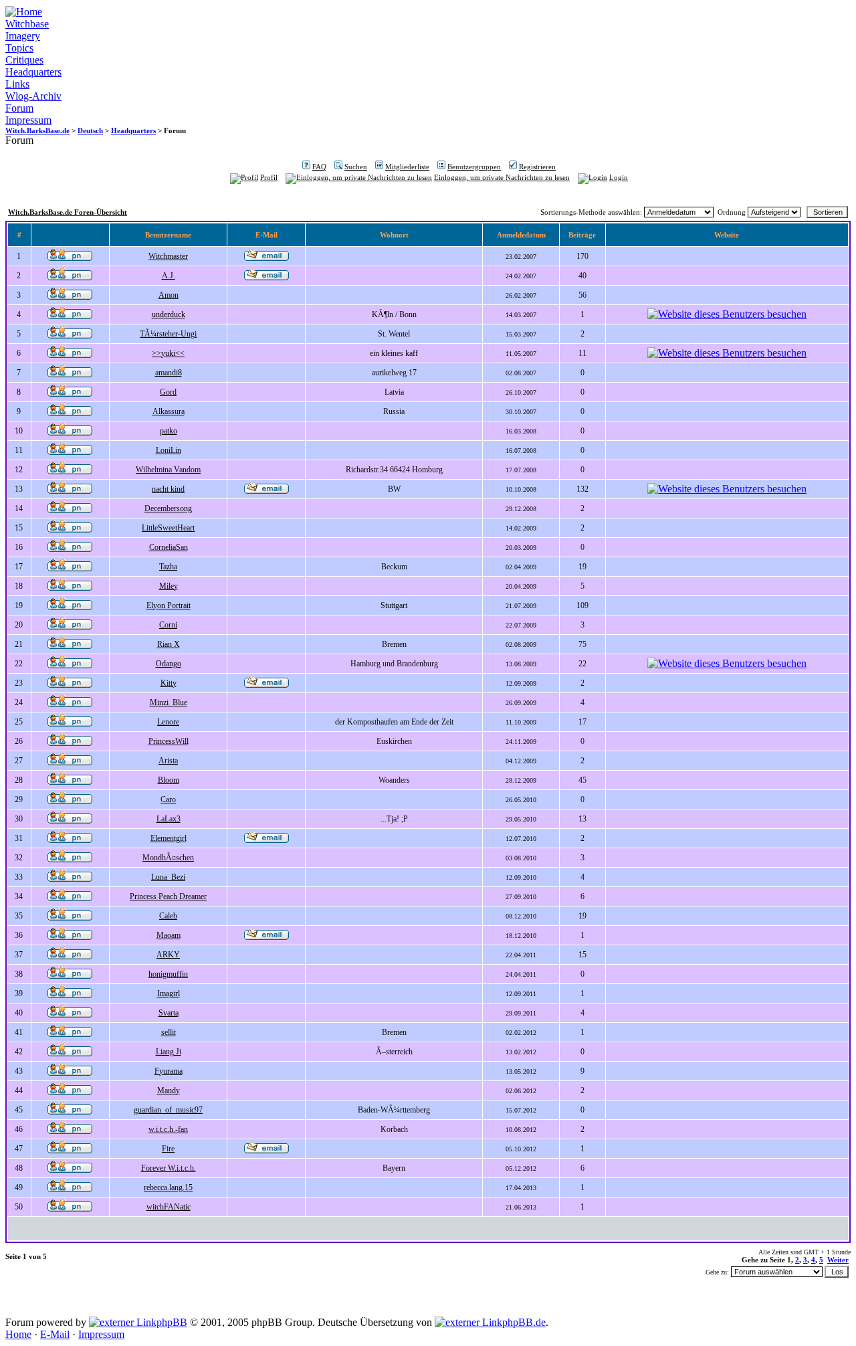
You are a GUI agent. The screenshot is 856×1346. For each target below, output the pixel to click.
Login (618, 177)
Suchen (355, 167)
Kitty (168, 683)
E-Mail (55, 1334)
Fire (168, 1148)
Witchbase (27, 23)
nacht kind (168, 489)
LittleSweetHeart (168, 528)
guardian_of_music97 (168, 1110)
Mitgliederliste (407, 167)
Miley (168, 586)
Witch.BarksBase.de (37, 130)
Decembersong (168, 508)
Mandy (168, 1090)
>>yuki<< (168, 353)
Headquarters (33, 72)
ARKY (168, 954)
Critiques (24, 60)
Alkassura (168, 411)
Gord (168, 392)
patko (168, 431)
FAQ (319, 167)
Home (18, 1334)
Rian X (168, 644)
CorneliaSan (168, 547)
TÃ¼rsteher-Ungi (168, 334)
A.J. (168, 275)
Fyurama (168, 1071)
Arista (168, 760)
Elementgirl (168, 838)
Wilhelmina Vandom (168, 469)
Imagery (22, 35)
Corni (168, 625)
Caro (168, 799)
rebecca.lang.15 (168, 1187)
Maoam (168, 935)
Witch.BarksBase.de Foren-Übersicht (67, 212)
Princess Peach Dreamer (168, 896)
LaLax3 (168, 819)
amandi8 (168, 372)
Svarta (168, 1013)
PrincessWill (168, 741)
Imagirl (168, 993)
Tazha (168, 566)
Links (17, 84)
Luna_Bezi (168, 877)
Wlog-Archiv (33, 96)
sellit (168, 1032)
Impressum (28, 120)
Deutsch (90, 130)
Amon (168, 295)
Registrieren (537, 167)
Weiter (838, 1260)
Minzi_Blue (168, 702)
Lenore (168, 722)
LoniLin (168, 450)
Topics (19, 48)
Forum (19, 108)
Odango (168, 663)
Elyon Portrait (168, 605)
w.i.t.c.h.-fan (168, 1129)
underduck (168, 314)
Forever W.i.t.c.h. (168, 1168)
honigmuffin (168, 974)
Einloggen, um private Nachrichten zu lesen (502, 177)
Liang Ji (168, 1051)
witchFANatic (168, 1207)
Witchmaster (168, 256)
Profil (269, 177)
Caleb (168, 916)
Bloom (168, 780)
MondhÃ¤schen (168, 857)
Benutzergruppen (474, 167)
